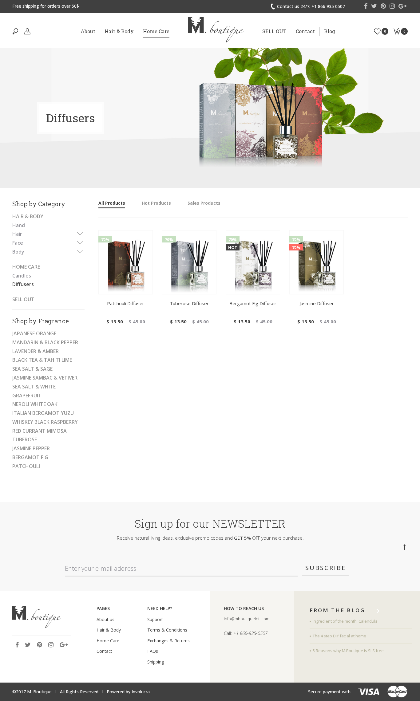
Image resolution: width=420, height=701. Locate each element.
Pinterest (383, 6)
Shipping (155, 662)
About (88, 31)
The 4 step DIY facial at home (339, 636)
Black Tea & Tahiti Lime (42, 359)
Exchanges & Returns (168, 641)
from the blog (338, 610)
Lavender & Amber (35, 351)
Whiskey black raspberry (45, 422)
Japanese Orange (34, 333)
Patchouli (26, 466)
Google (402, 6)
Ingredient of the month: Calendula (345, 621)
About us (105, 619)
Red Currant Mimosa (39, 430)
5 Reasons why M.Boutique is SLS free (348, 650)
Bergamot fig (30, 457)
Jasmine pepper (31, 448)
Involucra (141, 692)
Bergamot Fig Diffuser (252, 303)
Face (17, 242)
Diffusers (23, 284)
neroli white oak (34, 404)
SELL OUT (274, 31)
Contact (305, 31)
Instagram (392, 6)
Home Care (156, 31)
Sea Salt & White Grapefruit (34, 391)
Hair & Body (119, 31)
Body (18, 251)
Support (155, 619)
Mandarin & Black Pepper (45, 342)
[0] (377, 31)
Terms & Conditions (167, 630)
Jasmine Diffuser (316, 303)
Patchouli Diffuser (125, 303)
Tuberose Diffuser (189, 303)
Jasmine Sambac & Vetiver (44, 377)
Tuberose (24, 439)
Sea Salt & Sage (32, 368)
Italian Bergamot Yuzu (43, 413)
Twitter (374, 6)
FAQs (152, 651)
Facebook (365, 6)
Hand (18, 225)
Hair (17, 233)
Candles (21, 275)
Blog (329, 31)
